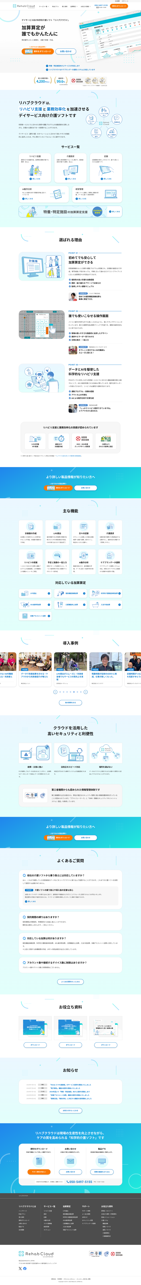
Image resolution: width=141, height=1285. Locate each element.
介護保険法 (106, 1233)
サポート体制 (86, 1211)
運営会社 (53, 1279)
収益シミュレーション (108, 1217)
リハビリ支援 (48, 1211)
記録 (45, 1217)
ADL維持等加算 (67, 1220)
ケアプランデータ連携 (89, 1223)
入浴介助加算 (67, 1226)
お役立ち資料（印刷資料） (109, 1214)
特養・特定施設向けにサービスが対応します (64, 66)
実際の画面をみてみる (102, 1172)
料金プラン (55, 6)
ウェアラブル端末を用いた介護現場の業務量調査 (68, 456)
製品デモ (21, 1226)
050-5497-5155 (101, 5)
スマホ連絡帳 (48, 1223)
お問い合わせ (66, 51)
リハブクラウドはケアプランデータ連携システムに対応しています (72, 70)
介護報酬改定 (107, 1236)
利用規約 (59, 1279)
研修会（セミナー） (107, 1211)
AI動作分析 (47, 1220)
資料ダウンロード (24, 1220)
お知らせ (84, 1217)
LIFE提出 (65, 1211)
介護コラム (104, 1220)
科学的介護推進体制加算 (70, 1217)
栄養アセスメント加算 (69, 1230)
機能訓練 (105, 1223)
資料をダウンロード (119, 6)
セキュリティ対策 (87, 1220)
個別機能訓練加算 (68, 1214)
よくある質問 (86, 1214)
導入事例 (64, 6)
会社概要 (117, 1)
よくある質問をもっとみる (70, 982)
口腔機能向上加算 (68, 1223)
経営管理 (46, 1226)
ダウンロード (35, 1045)
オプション (47, 1230)
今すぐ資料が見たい (39, 1172)
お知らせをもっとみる (70, 1110)
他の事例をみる (70, 703)
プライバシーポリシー (69, 1279)
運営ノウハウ (107, 1230)
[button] (55, 692)
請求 (45, 1214)
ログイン (124, 1)
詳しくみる (32, 901)
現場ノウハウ (107, 1226)
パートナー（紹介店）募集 (83, 1279)
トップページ (23, 1211)
